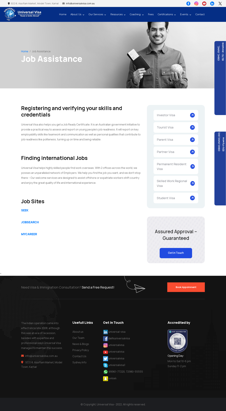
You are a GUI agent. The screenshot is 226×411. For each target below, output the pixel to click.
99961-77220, (117, 371)
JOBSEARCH (30, 222)
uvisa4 (112, 378)
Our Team (78, 338)
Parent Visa (165, 140)
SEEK (24, 210)
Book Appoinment (186, 287)
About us (77, 332)
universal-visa (117, 332)
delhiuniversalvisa (119, 338)
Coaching (135, 14)
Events (184, 14)
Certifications (165, 14)
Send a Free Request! (98, 287)
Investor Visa (166, 115)
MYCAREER (29, 234)
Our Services (96, 14)
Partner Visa (165, 152)
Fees (151, 14)
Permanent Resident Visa (171, 166)
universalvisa (116, 345)
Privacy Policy (80, 350)
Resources (116, 14)
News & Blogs (80, 344)
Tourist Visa (165, 127)
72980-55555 (134, 371)
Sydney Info (79, 362)
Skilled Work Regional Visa (172, 183)
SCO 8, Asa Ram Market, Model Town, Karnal (35, 3)
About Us (75, 14)
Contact (200, 14)
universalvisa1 (116, 365)
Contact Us (79, 356)
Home (63, 14)
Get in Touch (176, 253)
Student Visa (166, 198)
